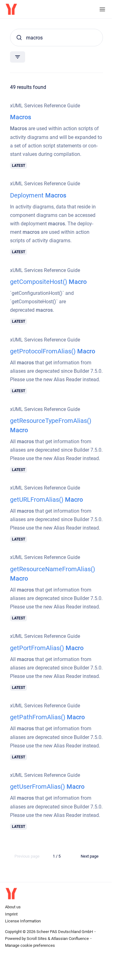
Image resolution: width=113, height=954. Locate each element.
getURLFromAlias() (46, 499)
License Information (23, 921)
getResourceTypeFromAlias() (50, 425)
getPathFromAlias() (47, 717)
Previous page (27, 856)
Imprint (11, 914)
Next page (90, 856)
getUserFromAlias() (47, 786)
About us (13, 907)
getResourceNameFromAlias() (52, 573)
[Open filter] (17, 57)
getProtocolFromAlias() (52, 351)
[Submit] (19, 38)
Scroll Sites (37, 938)
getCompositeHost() (48, 281)
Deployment (38, 195)
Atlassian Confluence (70, 938)
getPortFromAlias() (46, 648)
